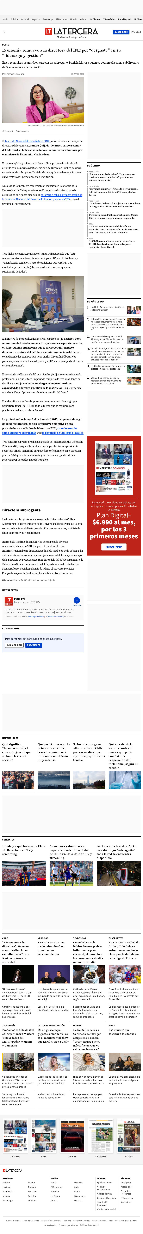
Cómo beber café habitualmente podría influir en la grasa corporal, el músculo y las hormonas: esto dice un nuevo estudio (88, 952)
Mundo (73, 19)
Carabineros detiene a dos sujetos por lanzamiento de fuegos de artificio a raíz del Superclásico (114, 205)
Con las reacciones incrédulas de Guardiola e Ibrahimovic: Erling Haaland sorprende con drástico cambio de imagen (124, 1011)
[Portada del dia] (114, 493)
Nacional (25, 19)
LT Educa (138, 19)
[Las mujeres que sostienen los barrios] (125, 1062)
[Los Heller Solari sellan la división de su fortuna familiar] (134, 310)
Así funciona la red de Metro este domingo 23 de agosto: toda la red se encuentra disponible (117, 852)
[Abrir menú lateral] (4, 32)
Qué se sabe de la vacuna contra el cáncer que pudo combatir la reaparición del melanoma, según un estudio (124, 756)
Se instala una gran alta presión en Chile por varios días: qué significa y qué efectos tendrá (89, 752)
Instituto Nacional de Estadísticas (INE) (27, 141)
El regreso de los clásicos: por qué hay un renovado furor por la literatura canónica (53, 1080)
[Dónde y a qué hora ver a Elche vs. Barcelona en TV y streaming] (24, 873)
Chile (5, 938)
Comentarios (23, 131)
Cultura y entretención (51, 1025)
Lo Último (95, 19)
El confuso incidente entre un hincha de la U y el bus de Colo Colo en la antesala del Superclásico (124, 994)
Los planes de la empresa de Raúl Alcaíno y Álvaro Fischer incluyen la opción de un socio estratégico (107, 339)
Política (14, 19)
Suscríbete (34, 645)
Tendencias (79, 938)
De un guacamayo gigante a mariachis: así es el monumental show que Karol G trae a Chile (53, 1036)
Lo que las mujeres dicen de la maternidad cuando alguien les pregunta (124, 1080)
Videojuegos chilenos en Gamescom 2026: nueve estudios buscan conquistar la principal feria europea (17, 1081)
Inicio (5, 19)
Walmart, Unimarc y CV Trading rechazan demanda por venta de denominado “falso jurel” (106, 381)
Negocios (36, 19)
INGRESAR (136, 32)
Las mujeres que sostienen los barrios (122, 1032)
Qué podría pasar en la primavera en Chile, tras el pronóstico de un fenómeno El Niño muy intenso (54, 752)
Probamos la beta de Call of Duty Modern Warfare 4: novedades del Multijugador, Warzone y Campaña (18, 1038)
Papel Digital (124, 19)
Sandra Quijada (47, 580)
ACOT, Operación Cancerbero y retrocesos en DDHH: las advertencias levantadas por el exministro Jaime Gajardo (112, 244)
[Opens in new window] (72, 1152)
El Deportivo (61, 19)
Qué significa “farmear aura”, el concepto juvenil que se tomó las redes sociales (16, 752)
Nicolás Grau (34, 580)
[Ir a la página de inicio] (71, 32)
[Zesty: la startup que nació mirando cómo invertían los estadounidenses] (54, 974)
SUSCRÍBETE (114, 547)
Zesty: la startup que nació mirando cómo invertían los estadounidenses (51, 948)
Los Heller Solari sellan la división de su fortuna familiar (107, 308)
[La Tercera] (15, 1152)
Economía (18, 580)
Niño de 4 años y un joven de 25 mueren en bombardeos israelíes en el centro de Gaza (88, 1080)
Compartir (9, 131)
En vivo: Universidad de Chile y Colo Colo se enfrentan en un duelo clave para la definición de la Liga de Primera (124, 950)
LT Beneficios (109, 19)
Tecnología (48, 19)
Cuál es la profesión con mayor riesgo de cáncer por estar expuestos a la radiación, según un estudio (89, 994)
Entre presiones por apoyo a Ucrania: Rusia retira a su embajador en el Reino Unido (88, 1098)
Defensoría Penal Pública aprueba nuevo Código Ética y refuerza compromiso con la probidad (114, 216)
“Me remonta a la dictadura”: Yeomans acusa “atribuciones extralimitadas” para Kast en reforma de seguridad (112, 177)
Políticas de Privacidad (56, 616)
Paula (112, 1025)
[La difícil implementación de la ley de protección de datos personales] (134, 369)
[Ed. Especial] (100, 1152)
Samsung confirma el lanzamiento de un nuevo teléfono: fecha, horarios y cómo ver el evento (15, 1099)
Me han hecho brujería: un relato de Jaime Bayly (51, 1096)
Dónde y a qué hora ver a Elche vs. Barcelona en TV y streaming (24, 850)
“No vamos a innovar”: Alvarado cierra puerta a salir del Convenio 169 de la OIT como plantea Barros (113, 192)
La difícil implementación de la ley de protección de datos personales (108, 367)
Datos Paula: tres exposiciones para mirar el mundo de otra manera (124, 1098)
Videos (83, 19)
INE (25, 580)
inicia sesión (14, 645)
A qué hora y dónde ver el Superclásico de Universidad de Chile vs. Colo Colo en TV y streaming (71, 852)
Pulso (5, 44)
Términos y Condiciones (36, 616)
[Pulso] (43, 1152)
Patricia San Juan (15, 73)
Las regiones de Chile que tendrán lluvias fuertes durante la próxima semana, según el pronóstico (88, 1011)
